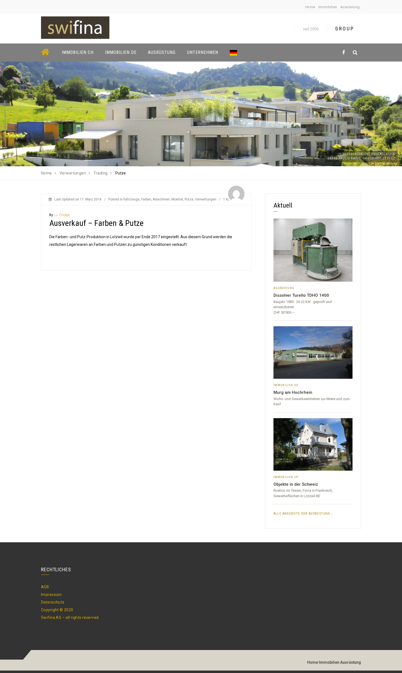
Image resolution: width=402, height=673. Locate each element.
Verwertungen (205, 199)
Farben (146, 199)
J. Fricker (63, 215)
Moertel (177, 199)
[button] (234, 52)
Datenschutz (53, 602)
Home (310, 7)
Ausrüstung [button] (162, 52)
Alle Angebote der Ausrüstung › (303, 513)
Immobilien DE (120, 52)
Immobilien (327, 7)
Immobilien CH (78, 52)
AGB (45, 587)
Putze (189, 199)
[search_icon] (355, 52)
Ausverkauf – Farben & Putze (96, 223)
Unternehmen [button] (202, 52)
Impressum (51, 594)
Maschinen (161, 199)
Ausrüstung (350, 7)
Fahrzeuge (131, 199)
